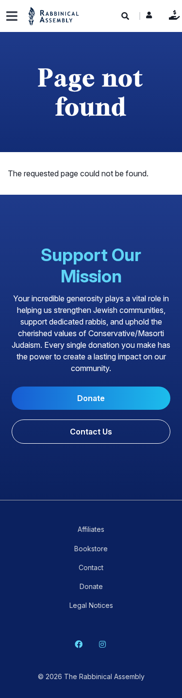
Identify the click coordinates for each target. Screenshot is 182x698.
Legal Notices (91, 605)
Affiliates (91, 529)
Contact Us (91, 431)
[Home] (54, 15)
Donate (172, 14)
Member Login (149, 17)
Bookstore (91, 548)
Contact (91, 567)
